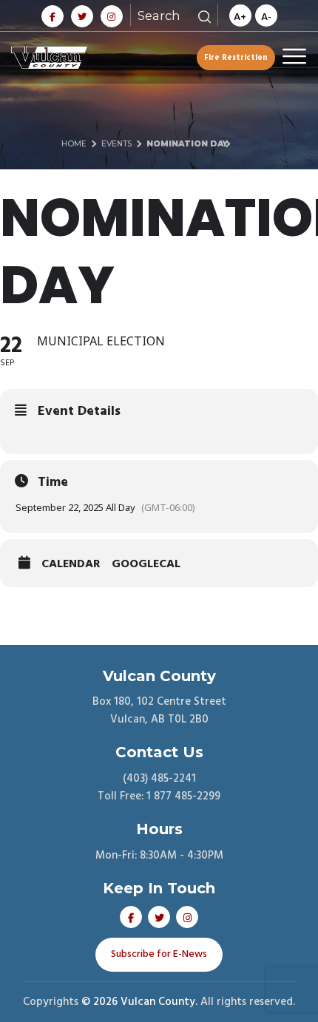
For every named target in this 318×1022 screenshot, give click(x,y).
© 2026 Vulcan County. (139, 1002)
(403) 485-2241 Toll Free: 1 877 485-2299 (159, 787)
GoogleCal (146, 564)
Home (74, 144)
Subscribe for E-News (159, 954)
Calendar (71, 564)
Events (116, 144)
